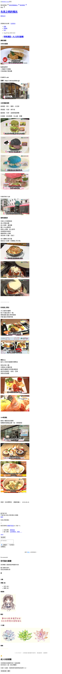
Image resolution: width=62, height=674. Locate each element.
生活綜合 (13, 23)
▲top (2, 534)
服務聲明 (45, 652)
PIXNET (19, 652)
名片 (5, 30)
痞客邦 (9, 525)
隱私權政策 (39, 652)
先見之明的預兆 (9, 11)
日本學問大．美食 (16, 531)
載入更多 (3, 537)
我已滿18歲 (3, 671)
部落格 (5, 28)
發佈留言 (3, 546)
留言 (12, 525)
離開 (9, 671)
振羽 (2, 517)
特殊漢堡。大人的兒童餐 (14, 37)
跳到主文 (3, 16)
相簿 (5, 26)
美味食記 (12, 530)
